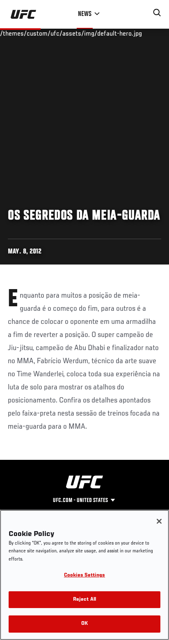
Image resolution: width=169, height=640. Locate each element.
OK (84, 623)
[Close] (159, 521)
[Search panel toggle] (157, 12)
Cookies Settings (84, 575)
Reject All (84, 599)
